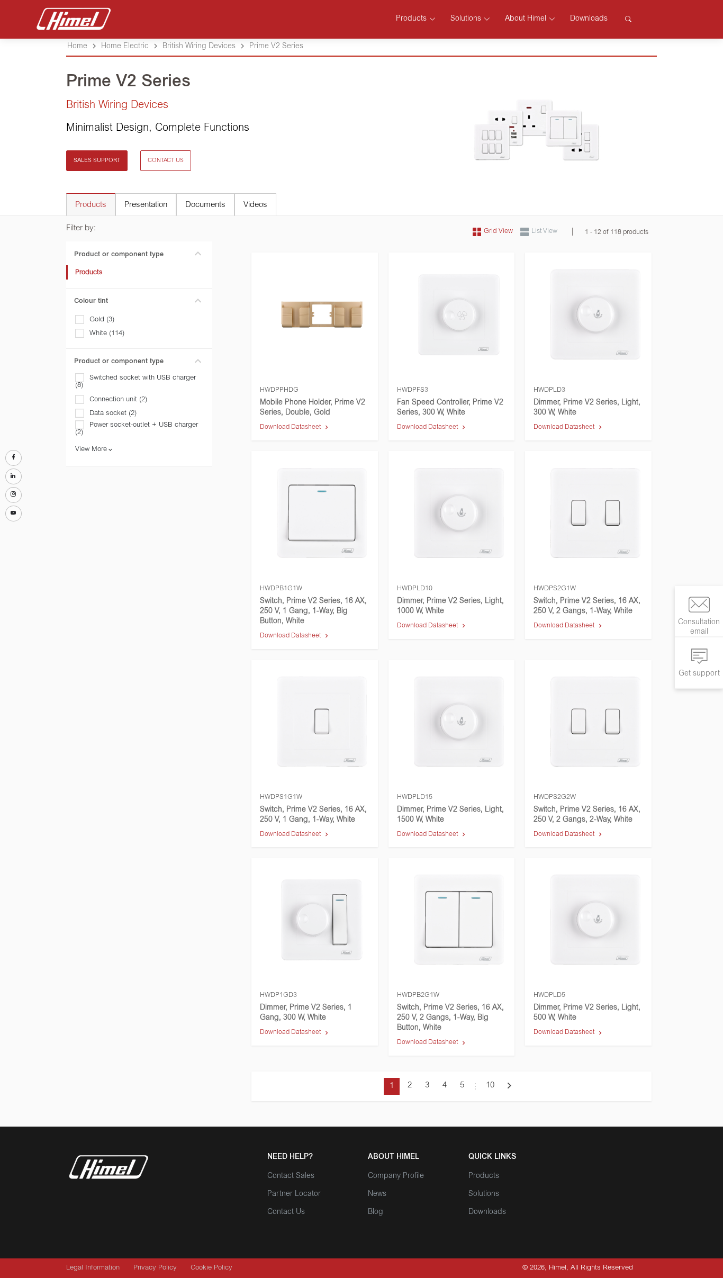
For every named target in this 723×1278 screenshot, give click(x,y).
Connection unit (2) (118, 400)
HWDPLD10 (414, 589)
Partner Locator (294, 1194)
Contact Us (286, 1212)
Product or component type (119, 254)
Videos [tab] (255, 205)
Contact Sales (290, 1176)
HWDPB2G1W (418, 995)
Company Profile (396, 1176)
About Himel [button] (525, 19)
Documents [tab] (205, 205)
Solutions (483, 1194)
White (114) (106, 333)
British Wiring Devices (199, 46)
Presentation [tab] (145, 205)
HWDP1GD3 (278, 995)
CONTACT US (166, 161)
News (377, 1194)
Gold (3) (101, 320)
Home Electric (125, 46)
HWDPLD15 (414, 797)
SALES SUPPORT (97, 161)
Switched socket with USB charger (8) (135, 382)
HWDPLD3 (549, 390)
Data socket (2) (113, 413)
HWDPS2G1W (555, 589)
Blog (375, 1212)
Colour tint (91, 301)
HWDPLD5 (549, 995)
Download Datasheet (290, 427)
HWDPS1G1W (281, 797)
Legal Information (93, 1268)
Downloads (589, 19)
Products (89, 272)
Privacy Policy (155, 1268)
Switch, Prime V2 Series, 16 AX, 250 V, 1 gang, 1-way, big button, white (313, 611)
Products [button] (411, 19)
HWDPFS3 (412, 390)
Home (77, 46)
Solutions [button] (465, 19)
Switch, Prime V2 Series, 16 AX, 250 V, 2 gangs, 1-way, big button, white (450, 1018)
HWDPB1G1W (281, 589)
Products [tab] (90, 205)
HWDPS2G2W (555, 797)
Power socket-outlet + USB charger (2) (136, 429)
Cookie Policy (211, 1268)
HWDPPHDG (279, 390)
